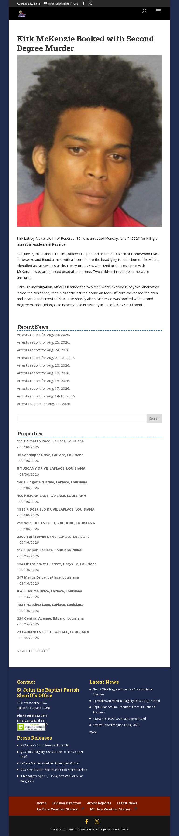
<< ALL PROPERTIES (34, 650)
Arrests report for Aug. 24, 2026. (43, 350)
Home (41, 803)
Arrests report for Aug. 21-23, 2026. (46, 357)
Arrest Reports (99, 803)
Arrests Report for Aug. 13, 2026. (44, 403)
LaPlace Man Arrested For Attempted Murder (49, 763)
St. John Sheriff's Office (72, 829)
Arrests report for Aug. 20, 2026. (43, 365)
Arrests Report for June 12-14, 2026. (116, 725)
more (93, 732)
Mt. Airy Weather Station (110, 809)
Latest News (127, 803)
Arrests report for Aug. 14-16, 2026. (46, 396)
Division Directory (66, 803)
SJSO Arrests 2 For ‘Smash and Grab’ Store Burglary (53, 770)
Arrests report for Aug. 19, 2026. (43, 373)
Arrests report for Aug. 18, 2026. (43, 380)
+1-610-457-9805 (118, 829)
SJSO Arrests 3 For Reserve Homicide (44, 745)
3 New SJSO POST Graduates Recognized (119, 719)
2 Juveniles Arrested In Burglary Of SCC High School (126, 701)
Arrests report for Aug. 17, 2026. (43, 388)
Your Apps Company (98, 829)
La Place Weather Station (57, 809)
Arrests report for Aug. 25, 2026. (43, 334)
